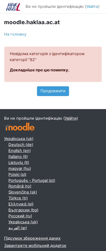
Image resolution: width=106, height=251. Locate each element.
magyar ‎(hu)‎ (19, 168)
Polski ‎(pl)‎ (17, 174)
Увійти (92, 6)
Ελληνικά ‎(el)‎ (20, 204)
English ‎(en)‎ (19, 150)
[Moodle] (19, 127)
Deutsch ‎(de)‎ (20, 144)
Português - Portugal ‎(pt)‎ (31, 180)
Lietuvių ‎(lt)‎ (18, 162)
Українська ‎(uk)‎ (18, 138)
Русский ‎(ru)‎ (20, 216)
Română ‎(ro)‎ (19, 186)
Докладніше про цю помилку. (39, 70)
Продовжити (53, 90)
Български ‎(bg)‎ (23, 210)
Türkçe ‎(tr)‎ (18, 198)
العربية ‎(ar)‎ (17, 227)
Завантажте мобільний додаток (35, 245)
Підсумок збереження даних (32, 238)
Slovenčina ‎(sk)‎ (22, 192)
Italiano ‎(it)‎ (18, 156)
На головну (15, 34)
